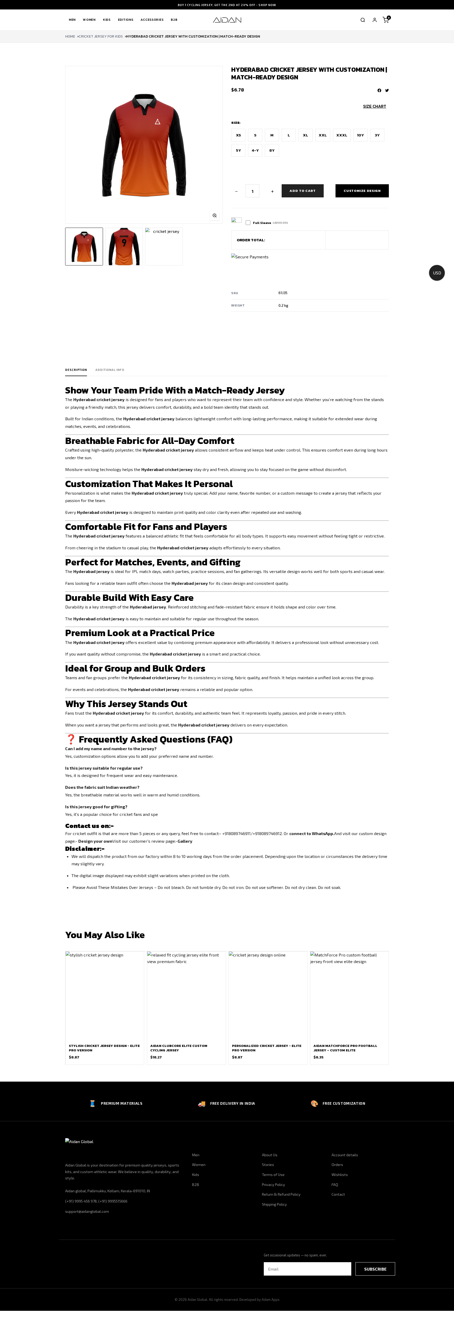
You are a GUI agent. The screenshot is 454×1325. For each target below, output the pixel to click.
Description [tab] (76, 369)
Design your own (95, 840)
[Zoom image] (214, 215)
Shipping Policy (274, 1204)
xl (305, 135)
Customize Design (362, 190)
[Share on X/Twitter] (387, 90)
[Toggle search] (363, 20)
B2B (174, 19)
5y (238, 150)
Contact (338, 1194)
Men (72, 19)
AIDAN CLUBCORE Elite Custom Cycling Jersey (178, 1048)
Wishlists (340, 1174)
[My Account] (375, 20)
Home (70, 36)
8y (272, 150)
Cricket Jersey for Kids (101, 36)
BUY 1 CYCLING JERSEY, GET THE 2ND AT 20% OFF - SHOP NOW (227, 5)
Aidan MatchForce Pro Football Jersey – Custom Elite (345, 1048)
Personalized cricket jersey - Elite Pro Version (266, 1048)
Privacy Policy (273, 1184)
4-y (255, 150)
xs (238, 135)
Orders (337, 1164)
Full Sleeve (270, 222)
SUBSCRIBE (375, 1268)
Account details (345, 1155)
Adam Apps (271, 1299)
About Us (269, 1155)
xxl (323, 135)
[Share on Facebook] (379, 90)
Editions (125, 19)
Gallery (185, 840)
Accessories (152, 19)
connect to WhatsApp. (311, 833)
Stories (268, 1164)
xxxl (341, 135)
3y (377, 135)
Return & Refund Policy (281, 1194)
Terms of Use (273, 1174)
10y (360, 135)
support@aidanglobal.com (87, 1211)
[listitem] (84, 246)
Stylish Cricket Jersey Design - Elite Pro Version (104, 1048)
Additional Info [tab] (109, 369)
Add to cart (303, 190)
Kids (107, 19)
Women (89, 19)
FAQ (335, 1184)
